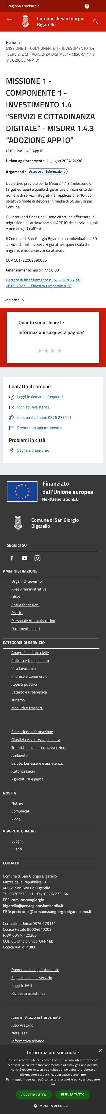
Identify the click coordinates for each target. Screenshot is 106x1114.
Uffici (15, 597)
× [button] (100, 1050)
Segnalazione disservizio (31, 977)
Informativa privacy (27, 1041)
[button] (52, 1105)
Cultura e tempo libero (30, 660)
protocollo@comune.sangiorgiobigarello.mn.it (51, 911)
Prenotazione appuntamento (35, 970)
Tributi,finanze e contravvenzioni (38, 747)
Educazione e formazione (32, 732)
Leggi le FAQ (21, 985)
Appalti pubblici (24, 684)
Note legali (20, 1033)
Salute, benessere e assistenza (37, 763)
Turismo (18, 700)
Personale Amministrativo (33, 621)
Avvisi (16, 819)
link (53, 1084)
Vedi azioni (13, 300)
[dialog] (53, 1079)
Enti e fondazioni (25, 605)
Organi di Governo (26, 581)
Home (11, 42)
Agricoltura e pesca (27, 779)
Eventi (16, 849)
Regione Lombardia (23, 6)
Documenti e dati (25, 628)
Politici (17, 613)
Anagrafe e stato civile (30, 653)
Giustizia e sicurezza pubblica (35, 740)
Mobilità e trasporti (27, 708)
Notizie (17, 803)
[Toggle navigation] (10, 21)
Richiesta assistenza (28, 993)
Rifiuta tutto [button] (73, 1094)
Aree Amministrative (28, 589)
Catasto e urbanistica (29, 692)
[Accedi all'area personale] (87, 6)
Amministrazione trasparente (36, 1017)
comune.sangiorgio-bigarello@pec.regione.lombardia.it (33, 903)
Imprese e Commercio (29, 676)
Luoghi (17, 841)
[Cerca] (96, 22)
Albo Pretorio (22, 1025)
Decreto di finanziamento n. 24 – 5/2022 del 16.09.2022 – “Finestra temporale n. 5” (43, 283)
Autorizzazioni (23, 771)
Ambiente (19, 755)
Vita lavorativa (23, 668)
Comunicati (20, 811)
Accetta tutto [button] (33, 1095)
